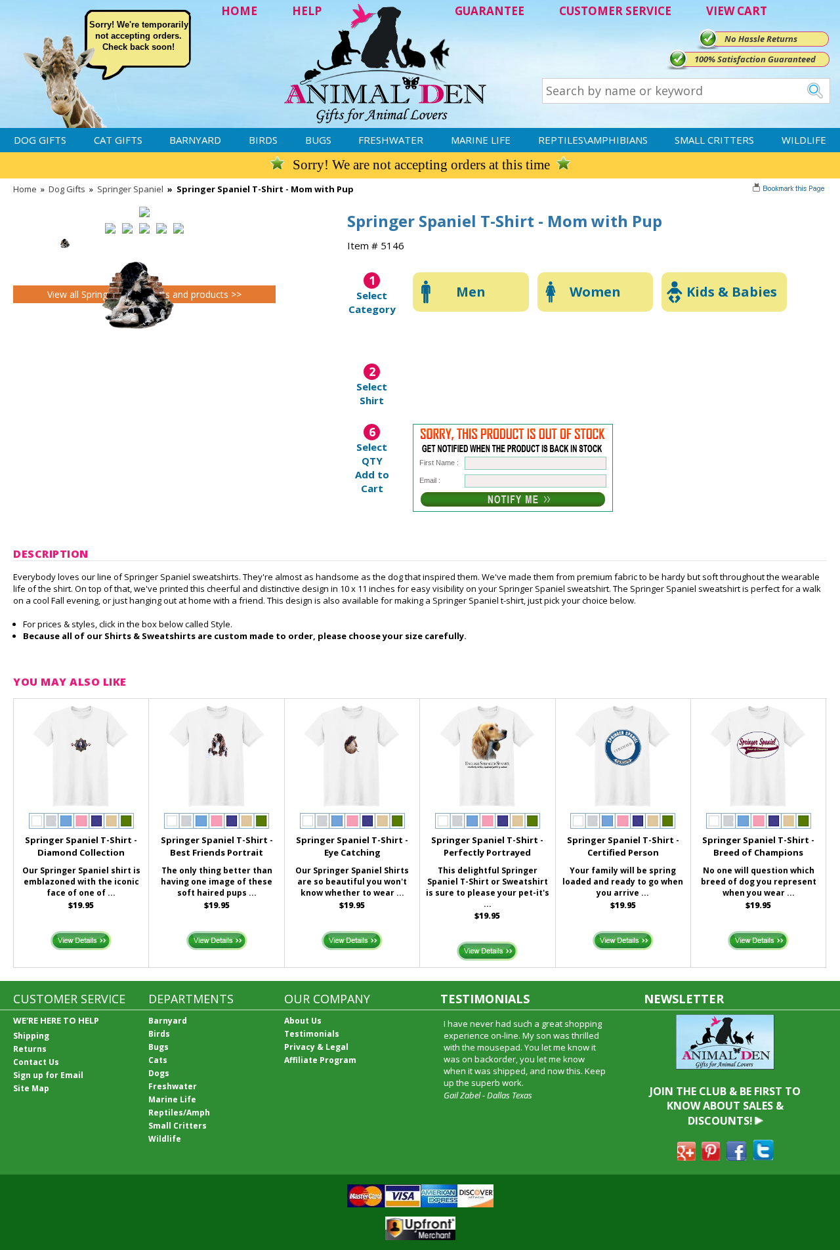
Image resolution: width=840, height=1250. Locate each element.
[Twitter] (763, 1157)
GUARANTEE (489, 10)
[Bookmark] (790, 190)
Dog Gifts (40, 139)
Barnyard (195, 139)
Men (471, 292)
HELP (307, 10)
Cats (157, 1060)
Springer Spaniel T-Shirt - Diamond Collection (81, 846)
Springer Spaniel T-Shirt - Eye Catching (352, 846)
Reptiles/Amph (179, 1112)
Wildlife (804, 139)
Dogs (158, 1073)
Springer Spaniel (130, 189)
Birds (263, 139)
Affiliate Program (320, 1060)
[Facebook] (736, 1157)
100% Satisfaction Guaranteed (755, 59)
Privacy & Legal (316, 1046)
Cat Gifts (118, 139)
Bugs (318, 139)
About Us (303, 1020)
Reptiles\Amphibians (593, 139)
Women (595, 292)
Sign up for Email (48, 1075)
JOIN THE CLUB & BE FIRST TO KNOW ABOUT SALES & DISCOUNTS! (725, 1106)
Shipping (31, 1035)
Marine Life (481, 139)
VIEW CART (736, 10)
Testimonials (311, 1033)
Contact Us (36, 1062)
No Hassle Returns (760, 39)
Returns (30, 1048)
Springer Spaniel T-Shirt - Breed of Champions (758, 846)
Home (25, 189)
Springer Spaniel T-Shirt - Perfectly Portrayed (487, 846)
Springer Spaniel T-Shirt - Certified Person (623, 846)
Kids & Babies (731, 292)
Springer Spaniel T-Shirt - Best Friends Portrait (217, 846)
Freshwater (390, 139)
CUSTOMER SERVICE (615, 10)
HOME (239, 10)
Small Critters (714, 139)
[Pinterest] (711, 1157)
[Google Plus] (686, 1157)
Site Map (31, 1088)
